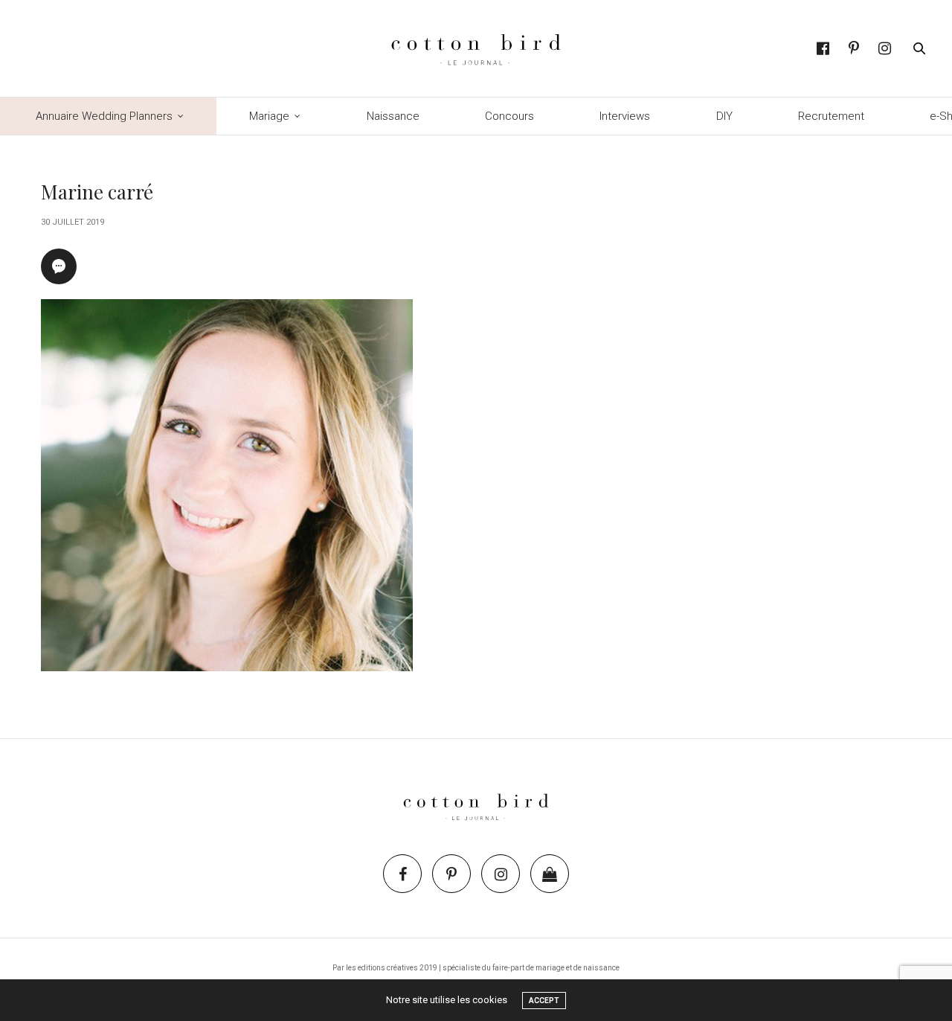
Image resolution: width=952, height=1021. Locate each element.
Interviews (624, 116)
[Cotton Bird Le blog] (476, 48)
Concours (509, 116)
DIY (724, 116)
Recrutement (831, 116)
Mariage (269, 116)
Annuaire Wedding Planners (104, 116)
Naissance (393, 116)
